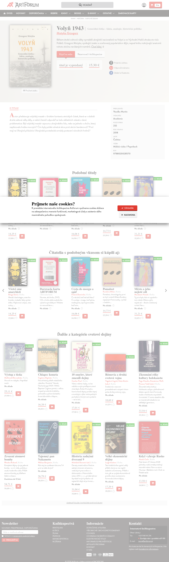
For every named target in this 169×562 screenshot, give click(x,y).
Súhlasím (128, 208)
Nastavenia (129, 215)
